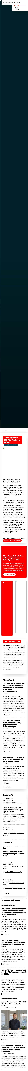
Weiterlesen (7, 714)
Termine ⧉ (8, 795)
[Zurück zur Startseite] (1, 429)
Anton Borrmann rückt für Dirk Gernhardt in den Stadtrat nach (13, 1004)
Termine (17, 7)
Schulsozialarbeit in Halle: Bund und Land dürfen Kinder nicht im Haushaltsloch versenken (13, 1048)
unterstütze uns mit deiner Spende (12, 540)
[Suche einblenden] (22, 2)
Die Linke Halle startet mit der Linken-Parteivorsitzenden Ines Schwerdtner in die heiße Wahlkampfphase (13, 687)
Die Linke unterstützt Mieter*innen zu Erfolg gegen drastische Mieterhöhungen (12, 724)
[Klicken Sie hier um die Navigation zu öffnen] (26, 2)
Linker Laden (18, 9)
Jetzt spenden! (9, 574)
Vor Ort (16, 6)
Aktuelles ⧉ (8, 680)
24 (7, 787)
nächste (10, 787)
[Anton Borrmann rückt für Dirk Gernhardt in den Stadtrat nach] (14, 1020)
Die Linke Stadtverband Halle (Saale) (11, 2)
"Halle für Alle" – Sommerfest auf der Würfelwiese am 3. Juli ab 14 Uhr (14, 760)
